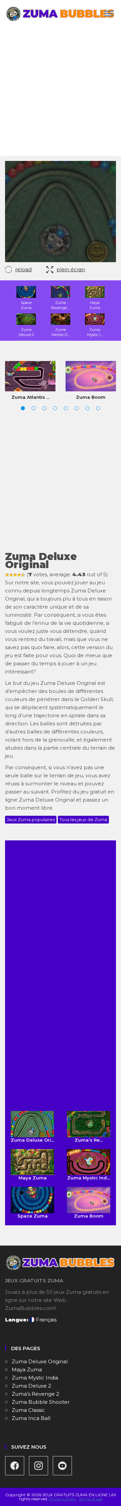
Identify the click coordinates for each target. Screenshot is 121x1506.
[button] (22, 408)
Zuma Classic (28, 1410)
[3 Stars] (15, 575)
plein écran (70, 269)
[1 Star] (7, 575)
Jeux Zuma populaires (31, 819)
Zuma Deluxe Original (40, 1361)
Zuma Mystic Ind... (88, 1177)
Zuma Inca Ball (31, 1418)
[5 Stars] (23, 575)
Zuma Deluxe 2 (31, 1386)
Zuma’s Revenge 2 (35, 1394)
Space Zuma (32, 1215)
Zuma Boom (91, 397)
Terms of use (91, 1498)
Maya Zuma (32, 1177)
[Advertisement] (60, 91)
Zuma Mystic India (35, 1377)
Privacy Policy (63, 1498)
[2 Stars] (11, 575)
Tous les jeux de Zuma (83, 819)
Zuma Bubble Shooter (41, 1402)
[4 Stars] (19, 575)
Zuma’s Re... (89, 1139)
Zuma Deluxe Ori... (32, 1139)
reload (23, 269)
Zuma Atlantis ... (30, 397)
